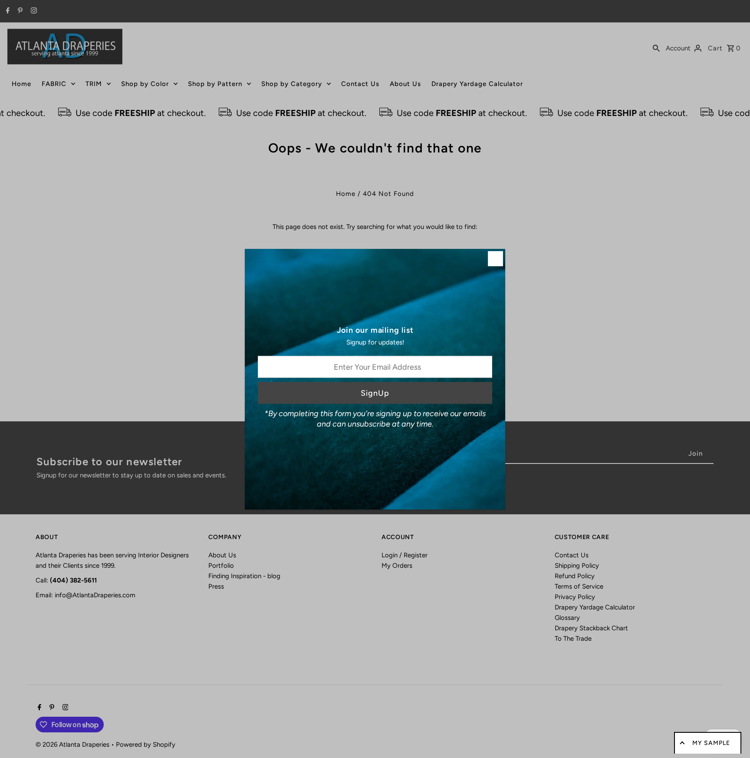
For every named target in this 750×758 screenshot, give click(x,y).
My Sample (711, 743)
